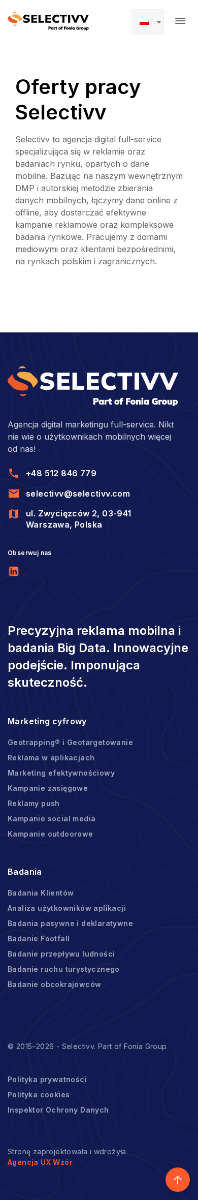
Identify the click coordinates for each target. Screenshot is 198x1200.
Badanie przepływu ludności (61, 953)
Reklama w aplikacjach (51, 757)
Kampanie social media (51, 818)
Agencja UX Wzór (40, 1162)
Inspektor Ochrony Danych (58, 1109)
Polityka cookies (39, 1094)
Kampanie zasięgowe (48, 788)
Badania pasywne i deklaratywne (70, 923)
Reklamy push (34, 803)
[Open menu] (180, 21)
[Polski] (147, 22)
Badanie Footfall (39, 938)
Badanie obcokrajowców (54, 984)
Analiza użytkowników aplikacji (67, 908)
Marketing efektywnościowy (61, 772)
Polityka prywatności (47, 1079)
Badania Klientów (41, 892)
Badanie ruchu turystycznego (64, 969)
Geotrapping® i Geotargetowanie (70, 742)
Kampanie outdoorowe (50, 833)
